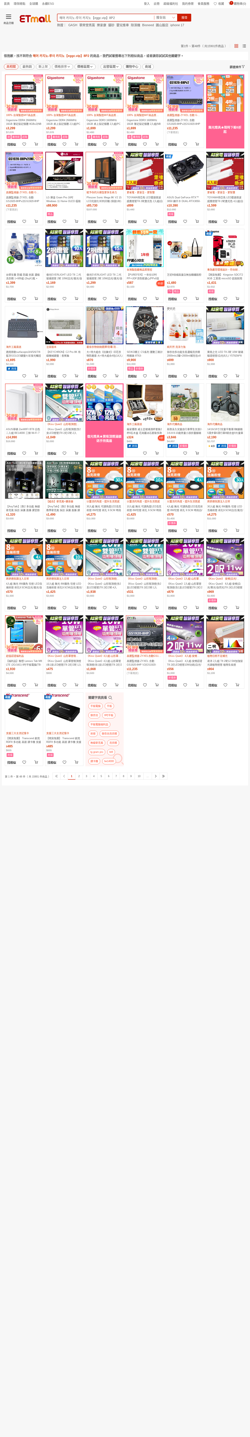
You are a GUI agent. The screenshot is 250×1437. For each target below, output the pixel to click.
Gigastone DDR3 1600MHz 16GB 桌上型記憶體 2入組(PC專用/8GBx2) (104, 122)
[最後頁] (163, 776)
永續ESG (48, 3)
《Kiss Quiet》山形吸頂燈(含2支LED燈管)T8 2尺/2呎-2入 (63, 431)
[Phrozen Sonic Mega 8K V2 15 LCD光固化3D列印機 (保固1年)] (104, 171)
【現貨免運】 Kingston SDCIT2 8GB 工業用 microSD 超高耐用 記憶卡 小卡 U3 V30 (225, 276)
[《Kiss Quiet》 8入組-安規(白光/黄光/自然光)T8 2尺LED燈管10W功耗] (225, 557)
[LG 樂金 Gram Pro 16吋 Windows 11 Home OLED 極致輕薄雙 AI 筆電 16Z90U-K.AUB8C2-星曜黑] (64, 171)
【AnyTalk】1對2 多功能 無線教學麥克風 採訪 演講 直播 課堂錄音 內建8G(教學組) (63, 508)
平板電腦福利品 (99, 724)
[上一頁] (64, 776)
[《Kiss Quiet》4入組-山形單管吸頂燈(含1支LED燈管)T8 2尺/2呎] (104, 634)
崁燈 (93, 733)
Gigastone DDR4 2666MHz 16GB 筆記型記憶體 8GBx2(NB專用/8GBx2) (23, 122)
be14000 (109, 761)
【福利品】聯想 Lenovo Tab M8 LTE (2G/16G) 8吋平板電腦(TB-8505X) (24, 663)
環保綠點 (19, 3)
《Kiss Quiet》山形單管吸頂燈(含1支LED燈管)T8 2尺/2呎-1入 (63, 663)
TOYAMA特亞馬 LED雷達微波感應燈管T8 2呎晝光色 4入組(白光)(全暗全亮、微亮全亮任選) (225, 199)
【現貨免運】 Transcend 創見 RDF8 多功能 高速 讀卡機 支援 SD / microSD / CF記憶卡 (23, 740)
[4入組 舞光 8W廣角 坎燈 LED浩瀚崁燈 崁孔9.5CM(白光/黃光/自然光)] (24, 557)
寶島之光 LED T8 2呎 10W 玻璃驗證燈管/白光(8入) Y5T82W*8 (225, 353)
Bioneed (148, 25)
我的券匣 (188, 3)
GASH (72, 25)
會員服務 (203, 3)
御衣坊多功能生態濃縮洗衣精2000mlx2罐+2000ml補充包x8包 (184, 353)
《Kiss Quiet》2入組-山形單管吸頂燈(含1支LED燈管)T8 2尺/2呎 (184, 585)
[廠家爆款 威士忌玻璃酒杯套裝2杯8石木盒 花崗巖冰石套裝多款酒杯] (145, 402)
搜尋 (184, 17)
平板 (109, 706)
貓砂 (111, 25)
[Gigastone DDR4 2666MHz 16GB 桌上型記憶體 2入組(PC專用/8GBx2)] (64, 93)
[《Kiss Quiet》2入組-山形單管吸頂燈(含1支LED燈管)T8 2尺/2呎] (185, 557)
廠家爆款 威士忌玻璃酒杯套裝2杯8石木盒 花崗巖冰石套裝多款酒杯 (144, 431)
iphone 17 (177, 25)
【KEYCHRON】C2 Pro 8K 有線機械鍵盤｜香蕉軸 (63, 353)
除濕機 (135, 25)
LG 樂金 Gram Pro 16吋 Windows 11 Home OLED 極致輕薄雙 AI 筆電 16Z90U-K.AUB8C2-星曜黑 (63, 199)
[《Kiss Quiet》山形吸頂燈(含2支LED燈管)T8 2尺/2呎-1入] (145, 557)
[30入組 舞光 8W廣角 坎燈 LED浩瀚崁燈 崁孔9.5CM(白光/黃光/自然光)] (225, 480)
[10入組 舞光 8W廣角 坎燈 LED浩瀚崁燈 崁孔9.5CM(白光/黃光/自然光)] (64, 557)
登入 (147, 3)
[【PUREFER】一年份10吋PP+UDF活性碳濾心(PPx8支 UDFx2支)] (145, 248)
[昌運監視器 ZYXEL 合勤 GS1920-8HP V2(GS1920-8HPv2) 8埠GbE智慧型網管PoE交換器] (145, 634)
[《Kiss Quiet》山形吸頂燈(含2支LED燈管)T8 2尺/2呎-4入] (104, 557)
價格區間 (83, 66)
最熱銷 (27, 66)
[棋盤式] (236, 46)
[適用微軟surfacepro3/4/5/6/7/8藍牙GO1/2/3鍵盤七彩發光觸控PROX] (24, 325)
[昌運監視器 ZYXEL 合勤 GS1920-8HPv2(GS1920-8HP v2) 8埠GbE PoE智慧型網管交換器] (185, 93)
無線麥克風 (96, 742)
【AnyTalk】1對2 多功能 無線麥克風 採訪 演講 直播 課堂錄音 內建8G (23, 508)
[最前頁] (56, 776)
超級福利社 (170, 3)
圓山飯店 (162, 25)
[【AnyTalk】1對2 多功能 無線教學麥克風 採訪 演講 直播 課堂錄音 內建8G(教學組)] (64, 480)
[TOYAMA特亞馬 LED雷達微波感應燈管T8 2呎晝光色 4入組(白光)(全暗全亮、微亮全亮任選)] (225, 171)
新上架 (43, 66)
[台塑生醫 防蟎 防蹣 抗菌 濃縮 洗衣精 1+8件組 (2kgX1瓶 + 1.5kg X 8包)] (24, 248)
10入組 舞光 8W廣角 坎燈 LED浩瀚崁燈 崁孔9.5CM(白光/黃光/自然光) (64, 585)
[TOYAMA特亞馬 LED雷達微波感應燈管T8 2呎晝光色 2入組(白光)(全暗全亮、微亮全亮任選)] (145, 171)
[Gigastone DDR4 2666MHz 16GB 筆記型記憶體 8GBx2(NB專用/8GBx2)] (24, 93)
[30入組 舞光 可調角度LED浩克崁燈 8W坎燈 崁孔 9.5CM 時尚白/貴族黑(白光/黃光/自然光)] (104, 480)
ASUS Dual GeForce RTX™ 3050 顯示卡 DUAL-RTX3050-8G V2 (183, 199)
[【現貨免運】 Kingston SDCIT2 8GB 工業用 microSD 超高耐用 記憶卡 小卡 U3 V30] (225, 248)
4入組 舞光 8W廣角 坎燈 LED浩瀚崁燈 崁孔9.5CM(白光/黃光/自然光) (24, 585)
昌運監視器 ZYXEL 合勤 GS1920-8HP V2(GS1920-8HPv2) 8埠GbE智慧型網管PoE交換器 (144, 663)
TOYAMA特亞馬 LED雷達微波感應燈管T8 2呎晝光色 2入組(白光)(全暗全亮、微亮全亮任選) (145, 199)
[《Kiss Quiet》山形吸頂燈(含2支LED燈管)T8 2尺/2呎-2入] (64, 402)
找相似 (11, 144)
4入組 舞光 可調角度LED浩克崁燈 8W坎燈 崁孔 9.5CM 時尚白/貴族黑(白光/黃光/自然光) (185, 508)
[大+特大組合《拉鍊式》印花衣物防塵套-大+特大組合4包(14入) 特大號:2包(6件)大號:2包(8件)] (104, 325)
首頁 (7, 3)
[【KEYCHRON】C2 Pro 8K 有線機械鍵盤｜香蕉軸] (64, 325)
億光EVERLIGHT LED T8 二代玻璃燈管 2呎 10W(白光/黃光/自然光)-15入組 (104, 276)
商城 (148, 66)
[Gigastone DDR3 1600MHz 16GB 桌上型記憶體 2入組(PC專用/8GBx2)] (104, 93)
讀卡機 (94, 761)
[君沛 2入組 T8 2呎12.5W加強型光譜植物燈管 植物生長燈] (225, 634)
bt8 (111, 751)
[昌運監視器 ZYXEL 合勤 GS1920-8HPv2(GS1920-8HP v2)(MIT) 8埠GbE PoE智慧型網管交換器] (24, 171)
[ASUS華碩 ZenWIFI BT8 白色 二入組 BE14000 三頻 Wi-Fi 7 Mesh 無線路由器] (24, 402)
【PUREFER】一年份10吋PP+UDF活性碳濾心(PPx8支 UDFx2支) (143, 276)
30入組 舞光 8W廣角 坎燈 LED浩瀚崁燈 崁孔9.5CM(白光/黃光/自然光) (225, 508)
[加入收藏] (24, 144)
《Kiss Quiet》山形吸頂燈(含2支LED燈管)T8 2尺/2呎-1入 (144, 585)
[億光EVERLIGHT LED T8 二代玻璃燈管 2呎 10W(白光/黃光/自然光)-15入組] (104, 248)
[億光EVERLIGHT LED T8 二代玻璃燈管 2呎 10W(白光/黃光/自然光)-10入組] (64, 248)
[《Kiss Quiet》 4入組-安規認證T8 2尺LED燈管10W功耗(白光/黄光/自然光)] (185, 634)
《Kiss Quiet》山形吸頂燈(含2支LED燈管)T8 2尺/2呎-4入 (104, 585)
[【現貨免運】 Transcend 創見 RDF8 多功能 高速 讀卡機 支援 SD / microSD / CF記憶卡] (24, 712)
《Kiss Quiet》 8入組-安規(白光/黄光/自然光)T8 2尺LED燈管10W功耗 (224, 585)
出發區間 (109, 66)
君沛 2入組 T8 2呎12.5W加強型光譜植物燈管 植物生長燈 (225, 663)
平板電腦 (95, 706)
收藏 (221, 3)
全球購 (33, 3)
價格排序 (60, 66)
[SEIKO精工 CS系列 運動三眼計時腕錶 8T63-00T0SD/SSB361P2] (145, 325)
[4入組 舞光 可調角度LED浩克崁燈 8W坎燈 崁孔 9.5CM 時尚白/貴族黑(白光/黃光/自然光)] (185, 480)
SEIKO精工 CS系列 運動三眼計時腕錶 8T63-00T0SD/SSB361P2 (145, 353)
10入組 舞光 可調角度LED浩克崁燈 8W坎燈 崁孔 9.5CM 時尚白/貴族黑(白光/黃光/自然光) (144, 508)
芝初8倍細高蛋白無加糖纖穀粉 (184, 274)
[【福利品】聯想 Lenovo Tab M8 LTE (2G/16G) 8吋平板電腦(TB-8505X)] (24, 634)
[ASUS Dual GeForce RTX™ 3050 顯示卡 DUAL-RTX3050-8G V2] (185, 171)
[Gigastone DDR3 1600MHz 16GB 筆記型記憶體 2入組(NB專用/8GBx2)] (145, 93)
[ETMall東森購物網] (35, 18)
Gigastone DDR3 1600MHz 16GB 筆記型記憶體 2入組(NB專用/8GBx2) (144, 122)
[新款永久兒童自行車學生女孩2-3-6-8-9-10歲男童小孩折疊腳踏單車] (185, 402)
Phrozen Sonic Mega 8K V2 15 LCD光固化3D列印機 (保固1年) (104, 199)
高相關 (11, 66)
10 (139, 776)
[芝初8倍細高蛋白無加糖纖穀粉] (185, 248)
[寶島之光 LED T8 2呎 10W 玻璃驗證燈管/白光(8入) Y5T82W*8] (225, 325)
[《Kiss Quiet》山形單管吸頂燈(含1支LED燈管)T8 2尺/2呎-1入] (64, 634)
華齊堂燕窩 (87, 25)
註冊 (157, 3)
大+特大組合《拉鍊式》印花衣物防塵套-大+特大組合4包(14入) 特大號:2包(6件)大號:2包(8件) (104, 353)
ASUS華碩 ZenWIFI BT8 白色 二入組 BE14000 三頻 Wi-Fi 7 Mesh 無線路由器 (23, 431)
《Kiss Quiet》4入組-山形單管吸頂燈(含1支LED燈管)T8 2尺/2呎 (104, 663)
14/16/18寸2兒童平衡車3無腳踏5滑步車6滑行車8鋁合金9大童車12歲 (225, 431)
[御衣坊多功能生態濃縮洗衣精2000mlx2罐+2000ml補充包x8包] (185, 325)
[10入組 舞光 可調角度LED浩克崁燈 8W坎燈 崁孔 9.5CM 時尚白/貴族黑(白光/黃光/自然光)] (145, 480)
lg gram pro (96, 751)
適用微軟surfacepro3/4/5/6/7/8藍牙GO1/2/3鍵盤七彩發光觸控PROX (23, 353)
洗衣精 (113, 742)
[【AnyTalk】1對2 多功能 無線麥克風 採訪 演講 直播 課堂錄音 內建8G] (24, 480)
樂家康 (101, 25)
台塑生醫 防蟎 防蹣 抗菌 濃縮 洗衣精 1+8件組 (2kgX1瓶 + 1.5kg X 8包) (23, 276)
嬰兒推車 (122, 25)
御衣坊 (94, 715)
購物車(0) (238, 3)
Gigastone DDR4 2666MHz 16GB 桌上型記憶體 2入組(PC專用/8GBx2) (63, 122)
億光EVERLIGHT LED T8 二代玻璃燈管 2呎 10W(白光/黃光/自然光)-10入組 (64, 276)
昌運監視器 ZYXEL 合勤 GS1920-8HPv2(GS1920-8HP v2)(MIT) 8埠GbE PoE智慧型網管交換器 (23, 199)
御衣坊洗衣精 (109, 733)
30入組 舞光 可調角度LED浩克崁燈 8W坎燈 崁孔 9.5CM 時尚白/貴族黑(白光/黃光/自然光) (104, 508)
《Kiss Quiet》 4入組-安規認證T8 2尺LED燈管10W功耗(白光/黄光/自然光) (184, 663)
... (147, 776)
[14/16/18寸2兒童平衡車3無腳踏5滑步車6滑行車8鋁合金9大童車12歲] (225, 402)
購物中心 (132, 66)
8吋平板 (108, 715)
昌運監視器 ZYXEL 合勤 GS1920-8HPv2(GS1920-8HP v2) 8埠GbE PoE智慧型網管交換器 (184, 122)
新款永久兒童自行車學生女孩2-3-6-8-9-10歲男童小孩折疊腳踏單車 (184, 431)
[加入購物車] (36, 144)
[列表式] (244, 46)
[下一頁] (156, 776)
